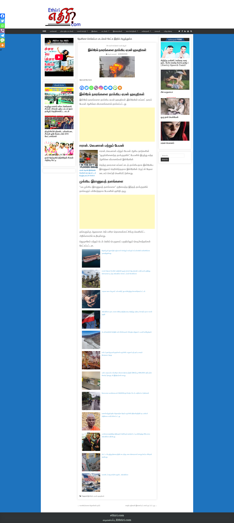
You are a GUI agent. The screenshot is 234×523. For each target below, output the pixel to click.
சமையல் (157, 31)
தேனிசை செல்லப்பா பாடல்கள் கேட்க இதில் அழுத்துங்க (105, 38)
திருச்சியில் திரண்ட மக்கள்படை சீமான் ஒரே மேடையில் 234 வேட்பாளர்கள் (59, 134)
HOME (44, 31)
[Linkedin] (185, 31)
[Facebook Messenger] (110, 86)
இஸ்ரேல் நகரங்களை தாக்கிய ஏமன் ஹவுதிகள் (117, 50)
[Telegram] (105, 86)
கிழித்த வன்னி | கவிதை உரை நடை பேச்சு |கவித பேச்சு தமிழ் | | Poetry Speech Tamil (174, 63)
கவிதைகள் (145, 31)
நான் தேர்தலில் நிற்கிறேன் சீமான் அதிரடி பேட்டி (59, 159)
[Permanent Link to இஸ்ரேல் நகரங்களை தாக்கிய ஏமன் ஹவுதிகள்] (117, 66)
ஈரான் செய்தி (81, 31)
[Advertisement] (117, 125)
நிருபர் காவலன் (112, 54)
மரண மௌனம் (167, 143)
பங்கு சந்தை (168, 31)
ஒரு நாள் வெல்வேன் (169, 117)
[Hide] (1, 50)
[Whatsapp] (91, 86)
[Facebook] (182, 31)
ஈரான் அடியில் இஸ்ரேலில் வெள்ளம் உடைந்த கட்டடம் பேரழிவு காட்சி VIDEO (87, 173)
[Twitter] (179, 31)
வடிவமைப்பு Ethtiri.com (117, 520)
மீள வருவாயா (167, 92)
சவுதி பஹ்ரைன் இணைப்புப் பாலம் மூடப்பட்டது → (141, 505)
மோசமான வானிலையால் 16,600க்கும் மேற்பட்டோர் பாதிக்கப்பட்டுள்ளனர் (125, 393)
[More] (120, 86)
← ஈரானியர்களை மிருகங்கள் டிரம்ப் (89, 505)
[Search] (191, 31)
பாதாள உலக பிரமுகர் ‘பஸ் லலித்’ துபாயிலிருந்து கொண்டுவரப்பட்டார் (123, 291)
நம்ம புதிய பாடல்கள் (66, 31)
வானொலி (53, 31)
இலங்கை (95, 31)
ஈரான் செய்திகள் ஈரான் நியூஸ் (117, 45)
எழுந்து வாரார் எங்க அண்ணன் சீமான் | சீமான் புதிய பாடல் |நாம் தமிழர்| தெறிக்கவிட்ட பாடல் (59, 109)
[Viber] (96, 86)
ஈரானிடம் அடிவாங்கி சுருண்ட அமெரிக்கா (115, 475)
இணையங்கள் (117, 31)
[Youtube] (188, 31)
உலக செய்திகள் (131, 31)
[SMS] (115, 86)
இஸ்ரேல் (90, 496)
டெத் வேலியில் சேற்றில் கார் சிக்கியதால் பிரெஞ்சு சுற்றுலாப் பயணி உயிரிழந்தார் (127, 332)
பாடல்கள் (104, 31)
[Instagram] (101, 86)
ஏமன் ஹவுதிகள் (99, 496)
